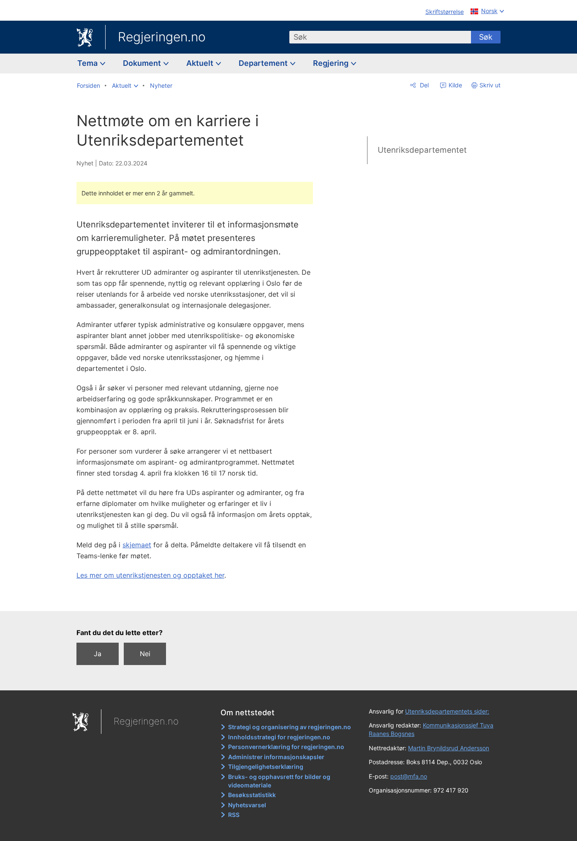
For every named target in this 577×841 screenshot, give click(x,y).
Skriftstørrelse (444, 11)
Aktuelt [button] (200, 63)
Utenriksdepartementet (422, 150)
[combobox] (380, 37)
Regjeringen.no (162, 36)
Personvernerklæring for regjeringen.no (286, 746)
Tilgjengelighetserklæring (265, 766)
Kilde (454, 85)
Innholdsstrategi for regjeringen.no (279, 737)
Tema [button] (88, 63)
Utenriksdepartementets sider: (447, 711)
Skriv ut (490, 85)
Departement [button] (264, 63)
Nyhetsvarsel (247, 805)
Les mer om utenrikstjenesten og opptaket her (150, 575)
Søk (486, 36)
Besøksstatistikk (252, 794)
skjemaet (136, 545)
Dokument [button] (143, 63)
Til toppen (199, 598)
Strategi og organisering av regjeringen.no (289, 726)
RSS (234, 814)
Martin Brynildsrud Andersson (448, 748)
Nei (145, 653)
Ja (97, 653)
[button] (125, 85)
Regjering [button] (331, 63)
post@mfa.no (408, 776)
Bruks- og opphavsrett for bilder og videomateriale (279, 781)
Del (423, 85)
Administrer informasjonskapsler (276, 756)
